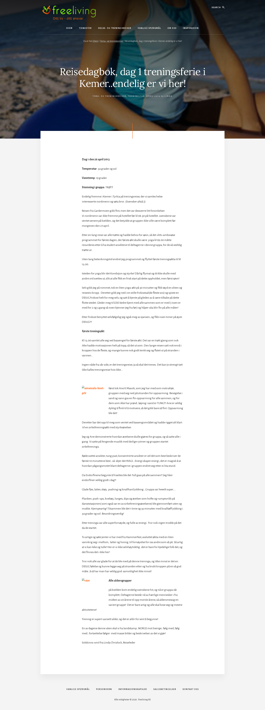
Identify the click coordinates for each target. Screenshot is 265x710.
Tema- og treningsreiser (109, 96)
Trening (133, 96)
